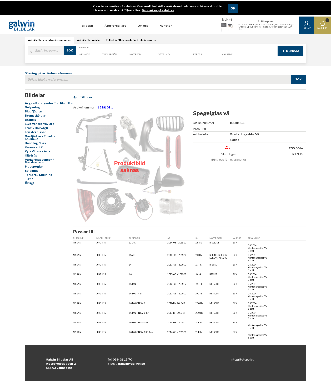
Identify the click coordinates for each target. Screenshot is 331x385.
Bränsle (31, 119)
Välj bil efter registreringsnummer (49, 40)
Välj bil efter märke (88, 40)
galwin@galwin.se (131, 363)
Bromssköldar (35, 115)
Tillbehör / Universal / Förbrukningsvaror (131, 40)
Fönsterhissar (35, 132)
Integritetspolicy (242, 359)
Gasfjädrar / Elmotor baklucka (40, 137)
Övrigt (29, 183)
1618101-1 (105, 107)
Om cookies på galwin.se (158, 10)
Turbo (29, 179)
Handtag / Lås (35, 143)
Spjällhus (31, 170)
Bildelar (87, 25)
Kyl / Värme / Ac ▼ (38, 151)
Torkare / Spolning (38, 174)
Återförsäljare (115, 25)
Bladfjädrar (33, 111)
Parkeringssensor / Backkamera (39, 161)
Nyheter (165, 25)
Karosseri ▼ (34, 147)
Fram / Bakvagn (36, 128)
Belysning (32, 107)
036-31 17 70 (122, 359)
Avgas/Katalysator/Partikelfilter (45, 103)
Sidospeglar (34, 166)
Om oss (143, 25)
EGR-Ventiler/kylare (39, 124)
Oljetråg (31, 155)
